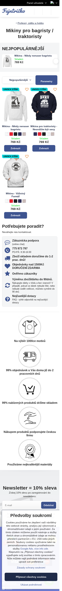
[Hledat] (38, 11)
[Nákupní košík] (47, 11)
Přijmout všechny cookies (31, 576)
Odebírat (49, 505)
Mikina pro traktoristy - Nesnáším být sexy (43, 128)
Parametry (46, 81)
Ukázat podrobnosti (31, 584)
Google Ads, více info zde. (34, 548)
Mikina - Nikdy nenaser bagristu (33, 55)
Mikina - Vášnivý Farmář (15, 195)
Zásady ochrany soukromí (31, 567)
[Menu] (55, 11)
